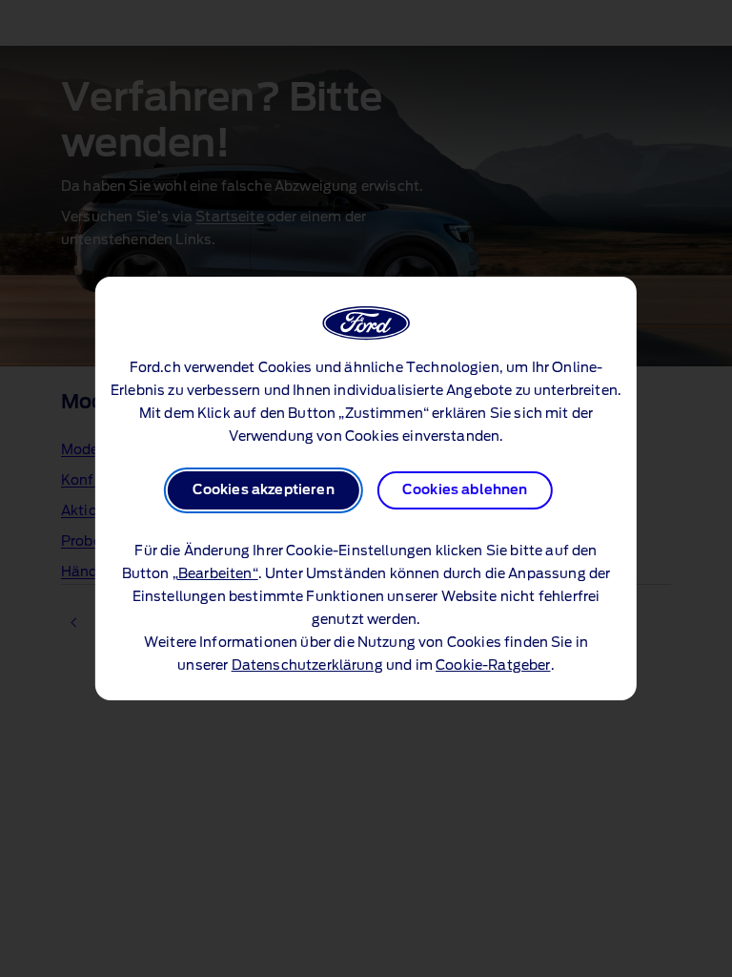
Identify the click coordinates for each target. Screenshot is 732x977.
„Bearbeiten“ (215, 574)
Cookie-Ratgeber (493, 666)
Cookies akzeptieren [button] (264, 490)
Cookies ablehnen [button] (465, 490)
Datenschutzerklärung (307, 666)
